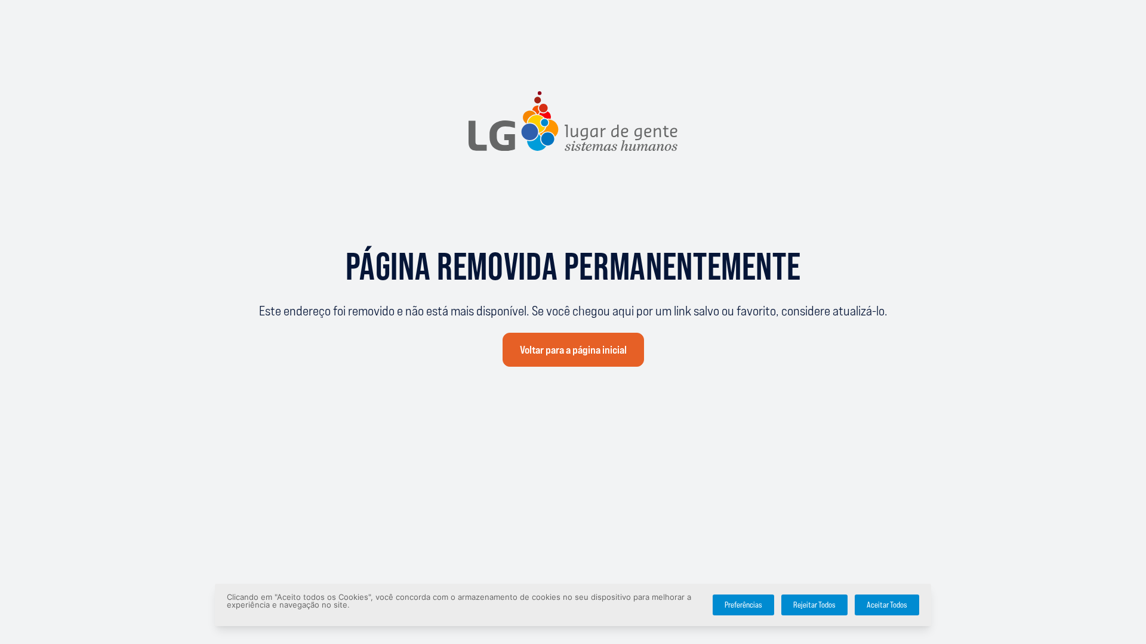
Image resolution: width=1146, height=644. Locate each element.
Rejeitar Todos (814, 604)
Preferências (743, 604)
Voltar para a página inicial (573, 350)
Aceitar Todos (887, 604)
